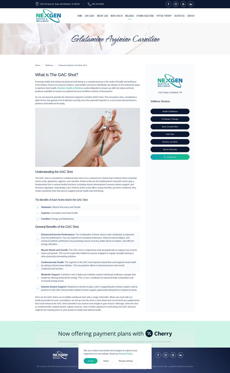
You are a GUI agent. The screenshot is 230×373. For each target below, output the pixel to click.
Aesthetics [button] (179, 15)
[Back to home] (48, 15)
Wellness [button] (129, 15)
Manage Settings (126, 361)
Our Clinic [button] (89, 15)
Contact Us (171, 157)
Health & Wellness (170, 111)
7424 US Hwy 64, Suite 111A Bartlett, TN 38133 (60, 4)
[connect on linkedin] (191, 4)
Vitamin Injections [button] (145, 15)
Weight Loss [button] (102, 15)
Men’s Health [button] (117, 15)
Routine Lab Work (170, 142)
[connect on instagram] (176, 4)
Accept (90, 361)
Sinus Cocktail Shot (170, 127)
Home (80, 15)
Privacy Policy (125, 354)
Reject (106, 361)
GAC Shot (170, 134)
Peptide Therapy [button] (164, 15)
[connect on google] (183, 4)
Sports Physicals (170, 149)
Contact (191, 15)
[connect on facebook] (168, 4)
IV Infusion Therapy (170, 119)
